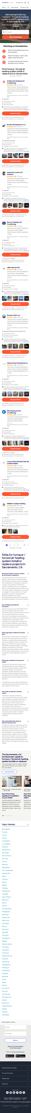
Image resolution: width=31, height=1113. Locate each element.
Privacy (6, 1098)
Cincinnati (5, 947)
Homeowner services (9, 1068)
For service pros (7, 1073)
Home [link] (3, 7)
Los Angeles (6, 844)
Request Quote (15, 113)
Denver (4, 861)
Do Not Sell (17, 1098)
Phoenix (4, 832)
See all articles (9, 772)
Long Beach (6, 841)
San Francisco (6, 856)
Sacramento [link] (14, 7)
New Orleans (6, 897)
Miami (4, 876)
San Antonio (6, 994)
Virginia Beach (7, 1006)
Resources (5, 1078)
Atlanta (4, 885)
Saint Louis (5, 920)
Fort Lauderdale (7, 870)
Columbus (5, 953)
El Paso (4, 985)
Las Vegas (5, 923)
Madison (5, 1012)
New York (5, 929)
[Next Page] (28, 545)
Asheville (5, 932)
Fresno (4, 838)
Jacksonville (6, 873)
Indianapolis (6, 891)
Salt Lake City (6, 997)
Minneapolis (6, 912)
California (10, 1098)
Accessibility (24, 1098)
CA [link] (8, 7)
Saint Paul (5, 914)
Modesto (5, 847)
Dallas (4, 982)
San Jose (5, 859)
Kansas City (6, 917)
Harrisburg (5, 962)
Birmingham (6, 829)
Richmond (5, 1003)
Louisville (5, 894)
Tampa (4, 882)
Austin (4, 979)
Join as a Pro (19, 2)
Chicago (5, 888)
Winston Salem (7, 944)
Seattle (4, 1009)
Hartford (5, 864)
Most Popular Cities (8, 1022)
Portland (5, 959)
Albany (4, 926)
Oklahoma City (7, 956)
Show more (26, 109)
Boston (4, 903)
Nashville (5, 976)
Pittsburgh (5, 968)
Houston (5, 991)
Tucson (4, 835)
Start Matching (15, 37)
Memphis (5, 973)
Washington (6, 867)
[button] (4, 155)
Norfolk (4, 1000)
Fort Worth (5, 988)
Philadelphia (6, 965)
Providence (6, 970)
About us (5, 1084)
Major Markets (8, 824)
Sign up (15, 1040)
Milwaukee (5, 1015)
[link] (15, 88)
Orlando (5, 879)
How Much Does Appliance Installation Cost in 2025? (10, 796)
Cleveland (5, 950)
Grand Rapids (6, 909)
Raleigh (4, 941)
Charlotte (5, 935)
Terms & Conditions (25, 1102)
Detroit (4, 906)
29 (24, 545)
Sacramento (6, 850)
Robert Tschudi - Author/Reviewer (11, 789)
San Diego (5, 853)
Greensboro (6, 938)
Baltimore (5, 900)
